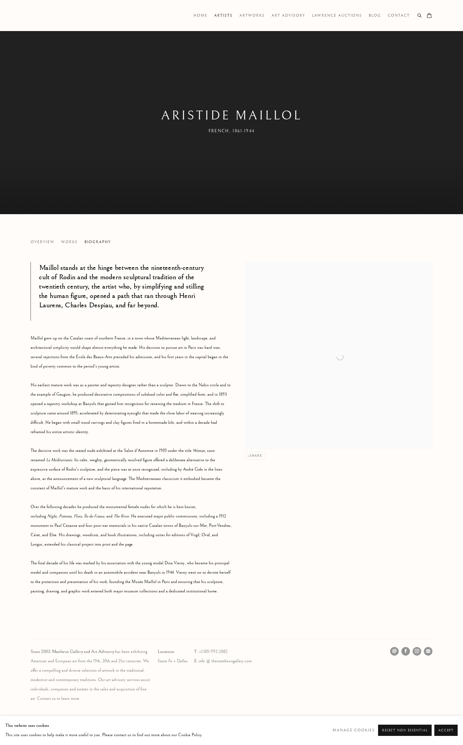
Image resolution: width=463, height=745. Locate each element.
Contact (399, 15)
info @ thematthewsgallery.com (225, 661)
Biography (97, 242)
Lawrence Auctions (337, 15)
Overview (42, 242)
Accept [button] (446, 730)
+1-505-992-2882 (213, 651)
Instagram (417, 651)
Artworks (252, 15)
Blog (375, 15)
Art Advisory (288, 15)
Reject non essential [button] (405, 730)
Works (69, 242)
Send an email (394, 651)
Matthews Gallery (39, 15)
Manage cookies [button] (354, 730)
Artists (223, 15)
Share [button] (256, 456)
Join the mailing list (428, 651)
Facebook (405, 651)
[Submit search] (419, 14)
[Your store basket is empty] (429, 16)
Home (200, 15)
